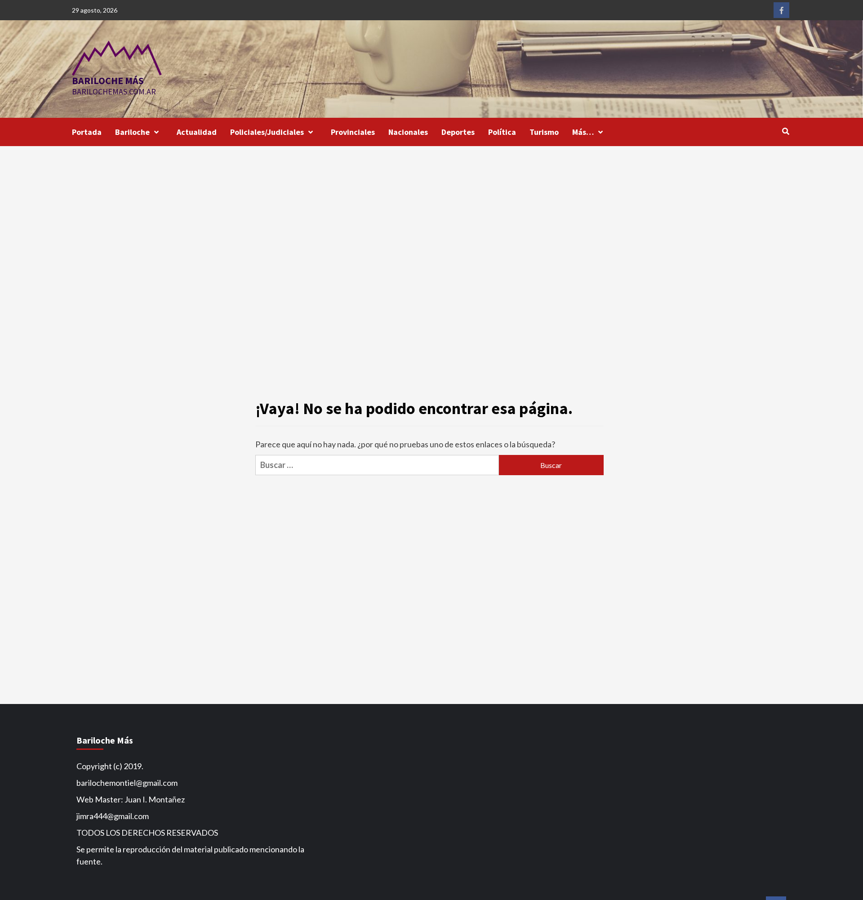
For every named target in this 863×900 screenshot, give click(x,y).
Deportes (458, 132)
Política (502, 132)
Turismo (544, 132)
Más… (583, 132)
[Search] (785, 131)
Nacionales (408, 132)
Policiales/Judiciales (267, 132)
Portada (87, 132)
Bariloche (132, 132)
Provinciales (353, 132)
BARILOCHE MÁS (108, 80)
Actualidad (197, 132)
